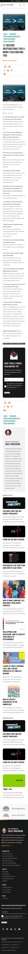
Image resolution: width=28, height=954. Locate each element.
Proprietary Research (8, 878)
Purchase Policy (14, 947)
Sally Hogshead (11, 61)
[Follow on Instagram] (7, 929)
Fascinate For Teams (7, 856)
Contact (24, 1)
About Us (4, 881)
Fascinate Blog (6, 892)
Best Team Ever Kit (7, 860)
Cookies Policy (14, 944)
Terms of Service (5, 944)
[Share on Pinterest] (12, 70)
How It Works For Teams (8, 876)
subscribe (7, 392)
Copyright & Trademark (7, 941)
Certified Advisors (7, 887)
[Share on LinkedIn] (8, 70)
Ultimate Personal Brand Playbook (11, 865)
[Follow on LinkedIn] (11, 929)
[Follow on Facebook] (3, 929)
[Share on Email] (4, 74)
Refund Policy (4, 947)
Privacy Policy (18, 941)
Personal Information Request (8, 950)
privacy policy (22, 918)
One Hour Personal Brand (9, 863)
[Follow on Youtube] (19, 929)
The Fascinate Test (7, 853)
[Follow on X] (15, 929)
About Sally (5, 846)
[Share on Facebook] (9, 66)
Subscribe (4, 922)
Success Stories (6, 889)
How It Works (5, 874)
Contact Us (5, 898)
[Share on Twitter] (4, 70)
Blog (12, 1)
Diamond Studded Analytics (9, 858)
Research (18, 1)
